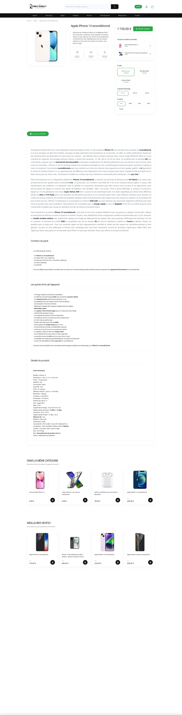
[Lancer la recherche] (114, 6)
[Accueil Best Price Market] (38, 7)
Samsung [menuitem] (48, 15)
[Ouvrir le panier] (152, 7)
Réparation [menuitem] (122, 15)
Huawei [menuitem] (75, 15)
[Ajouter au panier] (150, 45)
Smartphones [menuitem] (105, 15)
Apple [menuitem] (35, 15)
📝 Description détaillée (38, 134)
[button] (125, 72)
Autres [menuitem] (89, 15)
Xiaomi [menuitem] (137, 15)
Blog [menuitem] (149, 15)
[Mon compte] (146, 6)
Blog (138, 6)
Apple (35, 21)
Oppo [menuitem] (63, 15)
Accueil (29, 21)
